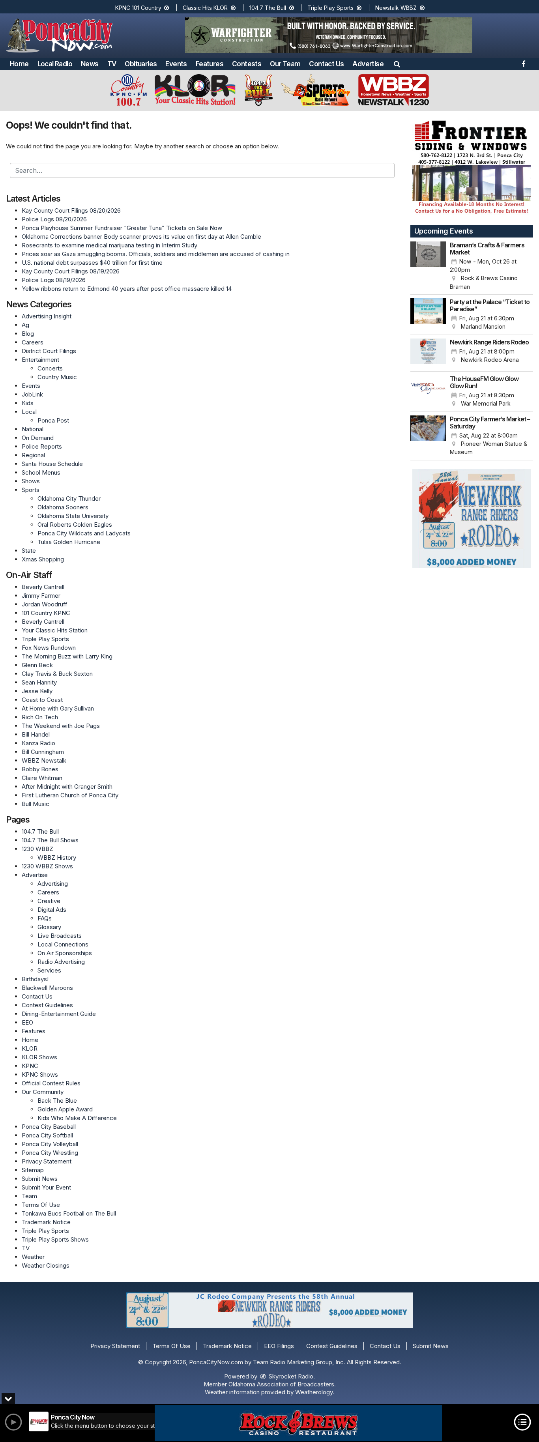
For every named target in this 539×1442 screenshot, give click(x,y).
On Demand (38, 437)
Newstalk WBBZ (396, 7)
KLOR (29, 1048)
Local (29, 411)
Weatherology (314, 1392)
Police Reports (42, 446)
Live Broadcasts (59, 935)
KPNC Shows (40, 1074)
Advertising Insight (46, 316)
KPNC (30, 1066)
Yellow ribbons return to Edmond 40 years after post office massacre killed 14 (127, 288)
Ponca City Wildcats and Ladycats (84, 533)
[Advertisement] (328, 35)
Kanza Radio (38, 743)
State (29, 550)
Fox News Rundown (49, 647)
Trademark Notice (46, 1222)
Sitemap (33, 1170)
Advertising (52, 883)
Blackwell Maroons (47, 987)
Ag (25, 325)
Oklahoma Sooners (62, 507)
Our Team (285, 64)
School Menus (41, 472)
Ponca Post (53, 420)
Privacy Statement (46, 1161)
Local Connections (62, 944)
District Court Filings (49, 351)
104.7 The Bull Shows (50, 840)
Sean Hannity (39, 682)
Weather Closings (45, 1265)
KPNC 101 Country (139, 7)
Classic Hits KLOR (206, 7)
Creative (48, 901)
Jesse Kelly (37, 691)
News (90, 64)
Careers (32, 342)
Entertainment (40, 359)
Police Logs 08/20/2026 (54, 219)
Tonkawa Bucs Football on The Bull (69, 1213)
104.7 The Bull (268, 7)
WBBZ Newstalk (44, 760)
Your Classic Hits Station (55, 630)
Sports (30, 490)
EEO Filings (279, 1346)
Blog (28, 333)
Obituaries (141, 64)
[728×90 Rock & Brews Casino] (298, 1423)
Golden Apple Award (65, 1109)
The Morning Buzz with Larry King (67, 656)
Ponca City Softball (47, 1135)
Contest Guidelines (47, 1005)
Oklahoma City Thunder (69, 498)
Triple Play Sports (331, 7)
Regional (33, 455)
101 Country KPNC (46, 613)
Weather (33, 1257)
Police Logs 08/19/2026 (54, 280)
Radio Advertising (61, 961)
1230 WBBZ (37, 849)
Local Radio (54, 64)
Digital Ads (51, 909)
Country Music (57, 377)
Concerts (50, 368)
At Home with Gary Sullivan (58, 708)
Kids (28, 403)
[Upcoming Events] (428, 266)
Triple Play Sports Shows (55, 1239)
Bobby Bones (40, 769)
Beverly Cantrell (43, 587)
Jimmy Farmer (41, 595)
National (32, 429)
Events (176, 64)
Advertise (368, 64)
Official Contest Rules (51, 1083)
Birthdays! (35, 979)
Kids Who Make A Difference (77, 1118)
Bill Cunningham (43, 752)
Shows (31, 481)
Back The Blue (57, 1100)
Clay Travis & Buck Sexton (57, 673)
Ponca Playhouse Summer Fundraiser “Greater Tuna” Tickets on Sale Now (122, 228)
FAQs (44, 918)
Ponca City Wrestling (50, 1152)
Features (209, 64)
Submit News (40, 1178)
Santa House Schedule (52, 464)
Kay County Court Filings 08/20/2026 (71, 210)
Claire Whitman (42, 778)
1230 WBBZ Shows (47, 866)
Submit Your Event (46, 1187)
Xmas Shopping (43, 559)
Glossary (49, 927)
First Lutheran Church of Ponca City (70, 795)
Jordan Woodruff (44, 604)
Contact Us (326, 64)
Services (49, 970)
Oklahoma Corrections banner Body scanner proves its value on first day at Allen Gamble (141, 236)
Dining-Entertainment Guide (59, 1013)
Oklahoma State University (73, 516)
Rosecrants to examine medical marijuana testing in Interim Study (109, 245)
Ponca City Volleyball (50, 1144)
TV (111, 64)
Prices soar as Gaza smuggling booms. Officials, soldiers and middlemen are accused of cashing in (156, 254)
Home (19, 64)
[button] (397, 64)
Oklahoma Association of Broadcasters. (282, 1384)
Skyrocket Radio (290, 1376)
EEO (27, 1022)
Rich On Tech (40, 717)
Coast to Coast (42, 699)
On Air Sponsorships (64, 953)
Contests (246, 64)
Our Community (43, 1092)
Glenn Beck (37, 665)
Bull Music (35, 804)
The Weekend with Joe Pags (61, 725)
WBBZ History (56, 857)
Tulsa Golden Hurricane (68, 542)
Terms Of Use (41, 1204)
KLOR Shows (39, 1057)
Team (29, 1196)
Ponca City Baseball (49, 1126)
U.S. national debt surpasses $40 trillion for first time (92, 262)
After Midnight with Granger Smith (67, 786)
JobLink (32, 394)
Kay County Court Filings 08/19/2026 (71, 271)
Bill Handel (36, 734)
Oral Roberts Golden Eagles (74, 524)
